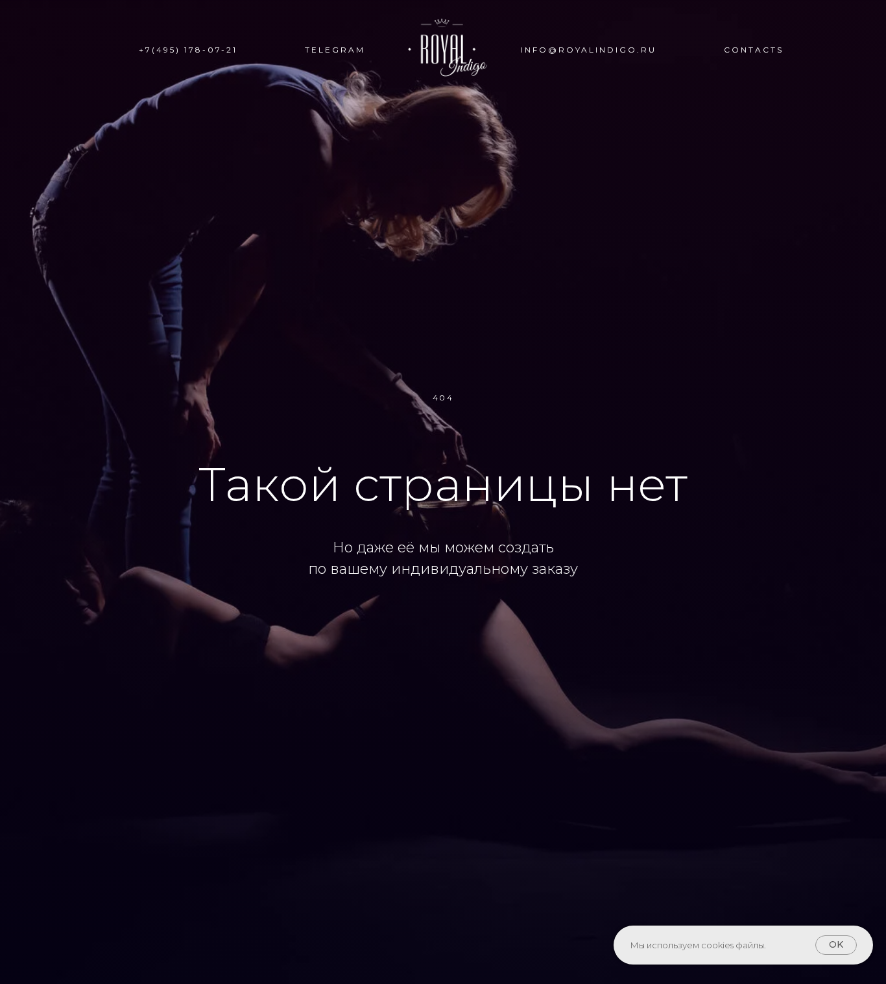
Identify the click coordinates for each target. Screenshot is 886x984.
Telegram (335, 50)
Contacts (754, 50)
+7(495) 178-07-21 (188, 50)
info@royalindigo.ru (588, 50)
